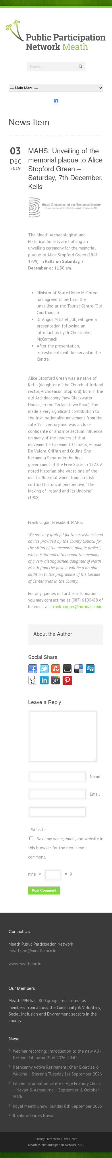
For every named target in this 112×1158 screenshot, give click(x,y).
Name (95, 776)
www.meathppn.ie (25, 963)
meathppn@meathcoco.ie (32, 950)
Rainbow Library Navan (34, 1115)
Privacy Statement (48, 1139)
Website (38, 829)
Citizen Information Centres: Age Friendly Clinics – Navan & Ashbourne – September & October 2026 (57, 1090)
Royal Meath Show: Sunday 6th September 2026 (57, 1106)
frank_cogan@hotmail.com (76, 606)
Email (95, 794)
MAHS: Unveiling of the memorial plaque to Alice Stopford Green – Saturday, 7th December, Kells (65, 168)
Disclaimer (70, 1139)
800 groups (49, 1000)
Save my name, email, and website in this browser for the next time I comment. (65, 848)
